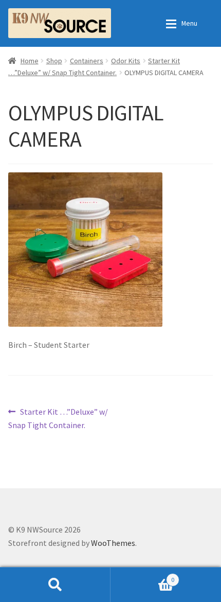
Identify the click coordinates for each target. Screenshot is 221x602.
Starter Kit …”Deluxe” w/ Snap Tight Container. (58, 418)
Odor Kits (125, 60)
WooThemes (113, 543)
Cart (142, 576)
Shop (54, 60)
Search (55, 584)
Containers (86, 60)
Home (30, 60)
